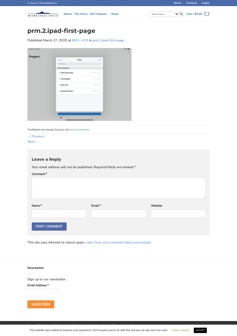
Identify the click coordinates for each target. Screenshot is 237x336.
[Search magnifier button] (181, 14)
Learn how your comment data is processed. (118, 242)
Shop (114, 13)
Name (37, 206)
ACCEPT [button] (200, 330)
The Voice (80, 13)
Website (156, 206)
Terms (177, 3)
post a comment (79, 129)
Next (33, 141)
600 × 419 (80, 40)
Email (96, 206)
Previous (35, 136)
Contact (191, 3)
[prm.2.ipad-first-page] (79, 84)
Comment (39, 174)
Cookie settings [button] (180, 330)
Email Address (38, 285)
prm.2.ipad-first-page (108, 40)
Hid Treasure (98, 13)
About (68, 13)
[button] (198, 13)
